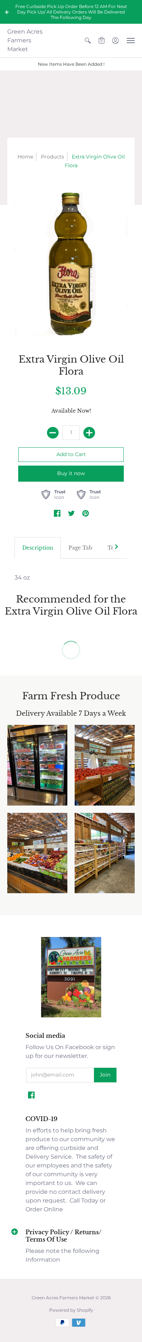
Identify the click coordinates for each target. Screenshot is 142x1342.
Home (25, 156)
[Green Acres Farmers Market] (71, 1016)
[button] (7, 12)
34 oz (22, 577)
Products (52, 156)
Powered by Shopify (71, 1310)
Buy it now (71, 473)
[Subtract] (53, 433)
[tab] (38, 548)
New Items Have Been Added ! (71, 64)
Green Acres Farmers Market (25, 40)
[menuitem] (88, 40)
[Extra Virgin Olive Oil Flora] (71, 259)
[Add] (89, 433)
